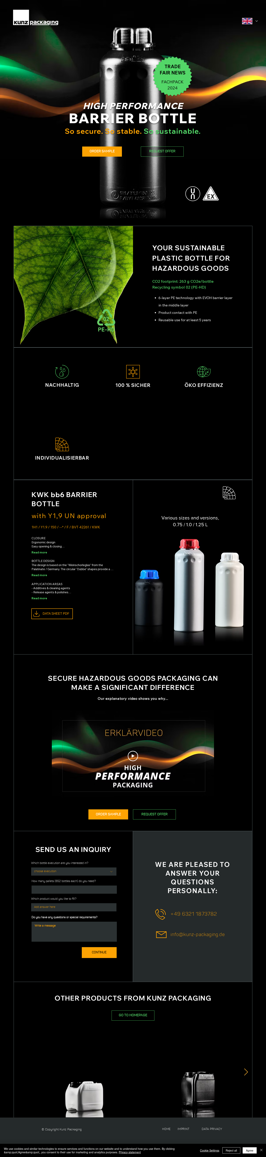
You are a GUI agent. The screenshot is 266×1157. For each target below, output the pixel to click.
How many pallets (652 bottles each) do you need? (64, 881)
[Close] (261, 1150)
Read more (39, 552)
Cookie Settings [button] (209, 1150)
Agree (249, 1150)
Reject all (231, 1150)
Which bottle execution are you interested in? (59, 863)
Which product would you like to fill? (53, 899)
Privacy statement (130, 1152)
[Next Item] (246, 1072)
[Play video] (133, 756)
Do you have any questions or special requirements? (64, 917)
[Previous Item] (20, 1072)
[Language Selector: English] (250, 21)
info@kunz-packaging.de (198, 935)
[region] (204, 496)
